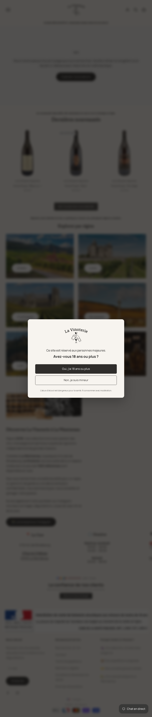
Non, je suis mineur (76, 380)
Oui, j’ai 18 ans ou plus (76, 369)
